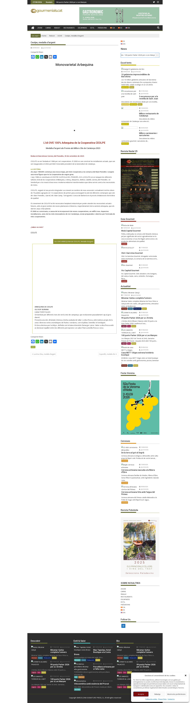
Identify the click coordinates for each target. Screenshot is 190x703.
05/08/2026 (144, 347)
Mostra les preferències (176, 694)
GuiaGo (124, 244)
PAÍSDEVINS (102, 28)
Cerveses (124, 461)
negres (124, 326)
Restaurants (137, 308)
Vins (129, 326)
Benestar (77, 660)
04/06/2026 (126, 72)
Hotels (130, 308)
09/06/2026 (144, 487)
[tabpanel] (74, 103)
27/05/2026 (144, 91)
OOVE (33, 347)
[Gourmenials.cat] (33, 27)
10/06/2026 (144, 447)
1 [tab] (74, 130)
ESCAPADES (82, 28)
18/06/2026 (98, 647)
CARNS (48, 28)
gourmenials (47, 48)
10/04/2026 (144, 108)
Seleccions (125, 87)
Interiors (81, 677)
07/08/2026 (144, 312)
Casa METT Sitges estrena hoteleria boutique (73, 2)
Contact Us (171, 699)
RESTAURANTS (69, 28)
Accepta (141, 694)
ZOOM (39, 28)
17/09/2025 (144, 248)
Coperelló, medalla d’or (107, 354)
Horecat (124, 308)
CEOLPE (34, 232)
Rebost (57, 28)
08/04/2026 (98, 681)
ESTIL (92, 28)
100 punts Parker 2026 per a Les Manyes (125, 55)
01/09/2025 (144, 265)
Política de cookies (151, 699)
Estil (76, 677)
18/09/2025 (126, 228)
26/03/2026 (144, 128)
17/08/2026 (126, 295)
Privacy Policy (162, 699)
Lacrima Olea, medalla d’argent (44, 354)
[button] (186, 675)
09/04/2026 (98, 664)
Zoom (131, 87)
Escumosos (125, 104)
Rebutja (157, 694)
